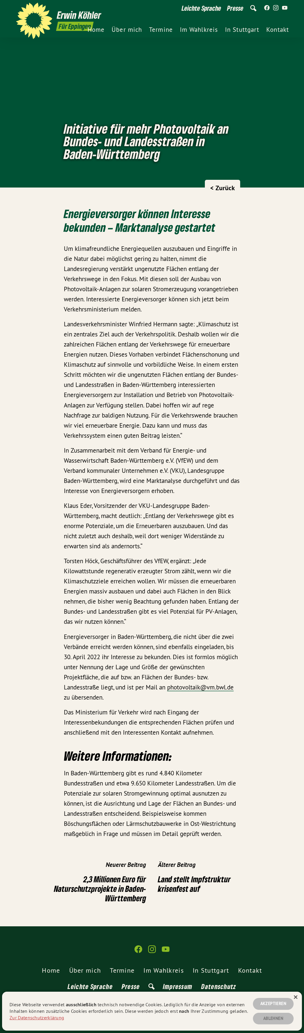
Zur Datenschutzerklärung (37, 1018)
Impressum (178, 986)
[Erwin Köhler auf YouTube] (284, 8)
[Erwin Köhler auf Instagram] (275, 8)
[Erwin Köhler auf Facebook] (266, 8)
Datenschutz (218, 986)
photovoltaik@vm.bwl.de (200, 687)
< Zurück (222, 187)
